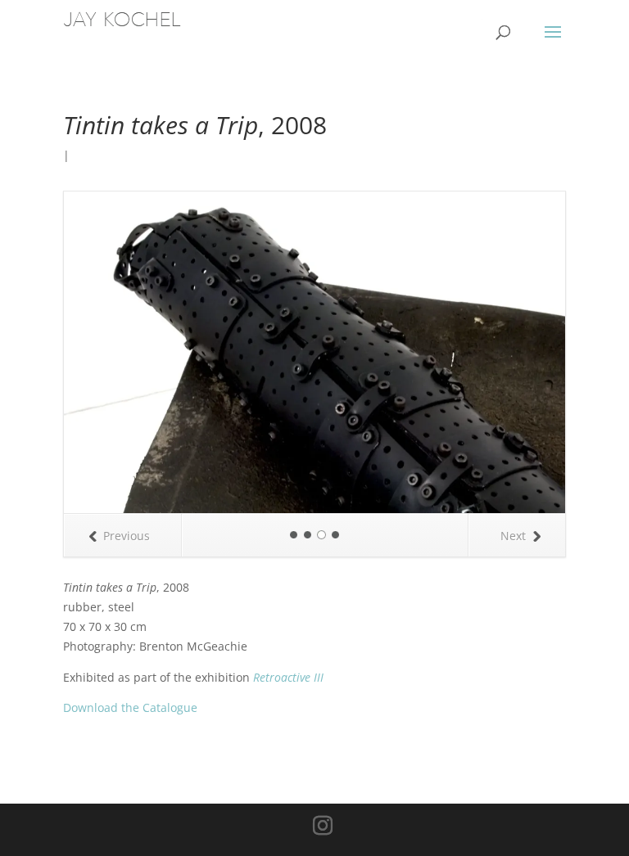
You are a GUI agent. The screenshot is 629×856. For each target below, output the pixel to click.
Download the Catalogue (130, 386)
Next (513, 214)
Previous (126, 214)
